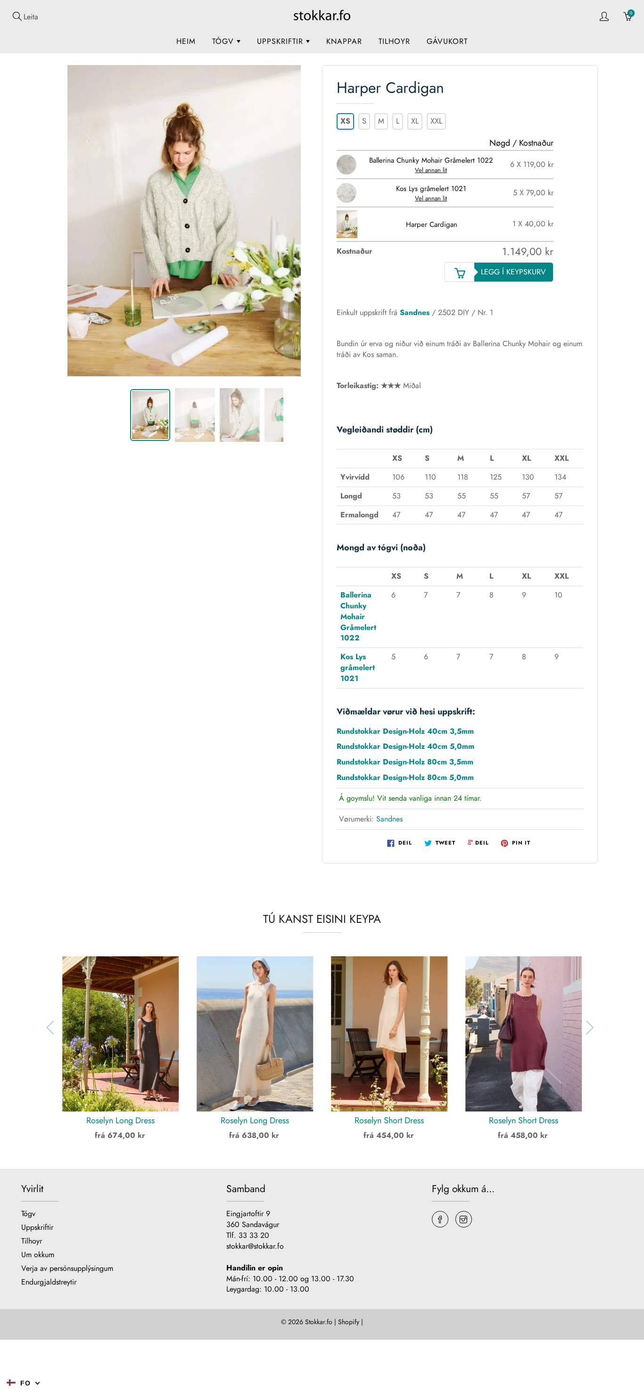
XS (345, 121)
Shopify (348, 1322)
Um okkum (37, 1254)
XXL (436, 121)
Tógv (224, 41)
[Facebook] (440, 1219)
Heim (186, 41)
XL (415, 121)
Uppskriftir (281, 41)
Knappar (344, 41)
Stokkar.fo (318, 1322)
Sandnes (414, 312)
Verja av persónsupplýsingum (67, 1268)
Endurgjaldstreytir (48, 1282)
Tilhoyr (394, 41)
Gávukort (447, 41)
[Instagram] (463, 1219)
